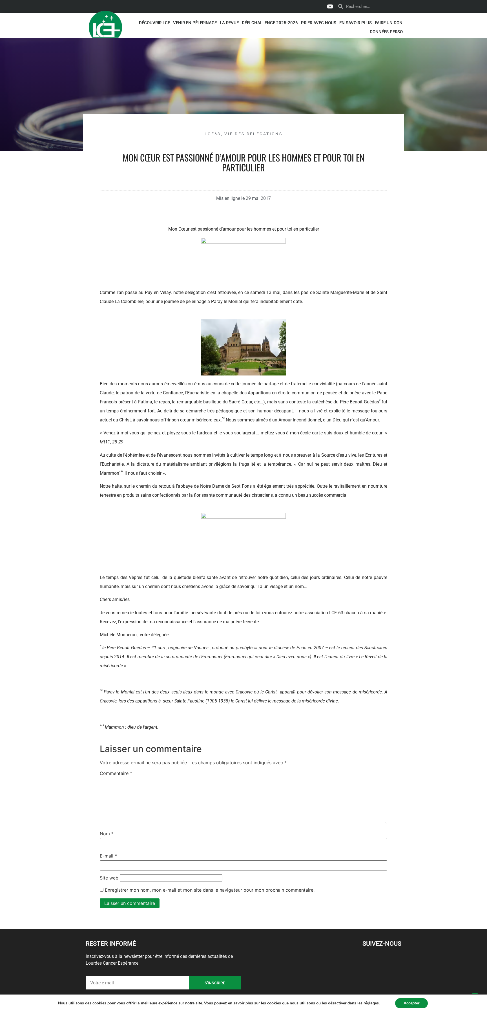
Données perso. (387, 31)
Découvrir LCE (154, 22)
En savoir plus (355, 22)
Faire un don (388, 22)
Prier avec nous (318, 22)
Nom (107, 833)
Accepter (411, 1003)
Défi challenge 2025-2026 (270, 22)
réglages (371, 1003)
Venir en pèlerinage (195, 22)
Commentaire (116, 773)
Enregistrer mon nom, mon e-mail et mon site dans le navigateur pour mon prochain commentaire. (210, 890)
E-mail (108, 856)
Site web (109, 878)
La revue (229, 22)
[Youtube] (329, 6)
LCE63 (213, 134)
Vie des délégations (253, 134)
